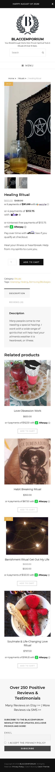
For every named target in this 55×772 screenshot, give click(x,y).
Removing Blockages (39, 282)
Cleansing (14, 282)
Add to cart (31, 262)
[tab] (17, 293)
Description (17, 293)
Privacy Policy (18, 767)
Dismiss (52, 4)
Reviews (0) (16, 302)
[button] (27, 204)
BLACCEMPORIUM (27, 39)
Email (8, 733)
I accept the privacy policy (27, 743)
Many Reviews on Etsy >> (22, 705)
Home (11, 78)
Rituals (21, 78)
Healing (24, 282)
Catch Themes (43, 767)
